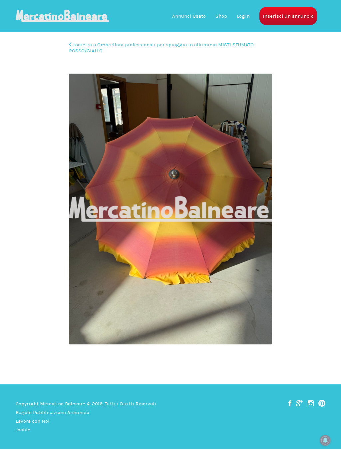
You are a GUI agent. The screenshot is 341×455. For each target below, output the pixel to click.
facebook (289, 403)
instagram (311, 403)
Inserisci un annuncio (288, 16)
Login (243, 16)
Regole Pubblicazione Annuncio (52, 412)
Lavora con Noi (33, 421)
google (299, 403)
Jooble (23, 430)
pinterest (321, 403)
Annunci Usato (189, 16)
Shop (221, 16)
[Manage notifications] (325, 440)
